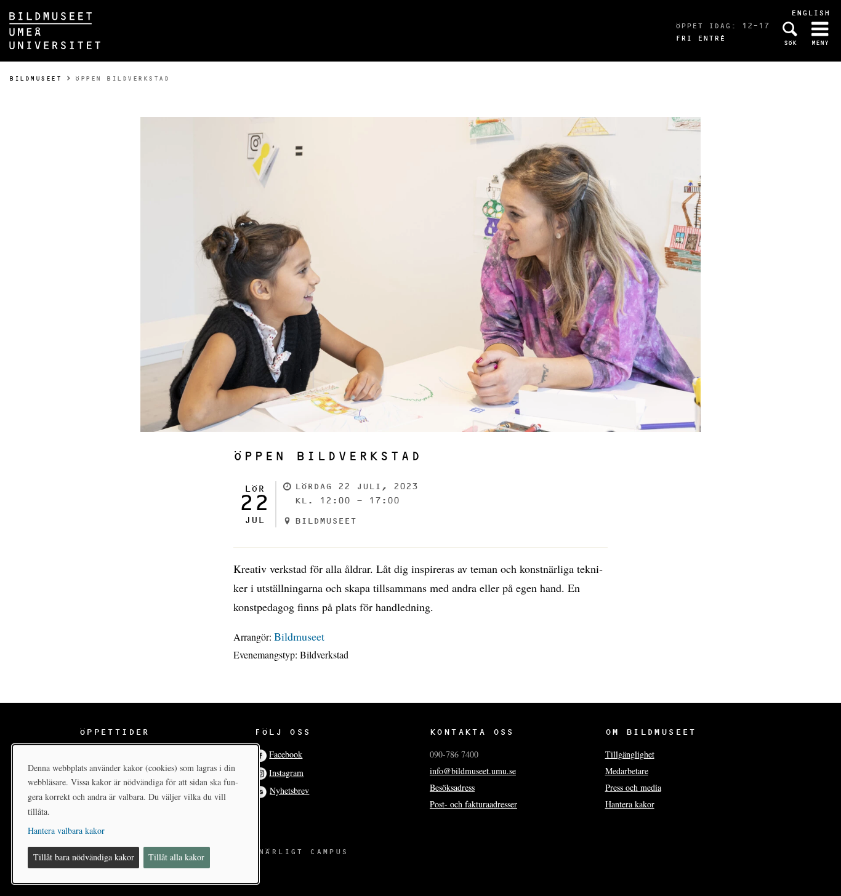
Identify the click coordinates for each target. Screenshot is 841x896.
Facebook (285, 754)
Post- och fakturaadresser (473, 804)
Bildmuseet (35, 78)
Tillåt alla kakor (176, 857)
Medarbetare (626, 771)
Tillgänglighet (629, 754)
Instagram (286, 772)
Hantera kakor (629, 804)
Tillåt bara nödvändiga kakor (83, 857)
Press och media (633, 787)
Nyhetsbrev (289, 790)
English (810, 13)
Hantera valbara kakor (66, 830)
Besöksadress (452, 787)
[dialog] (135, 814)
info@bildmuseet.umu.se (473, 771)
